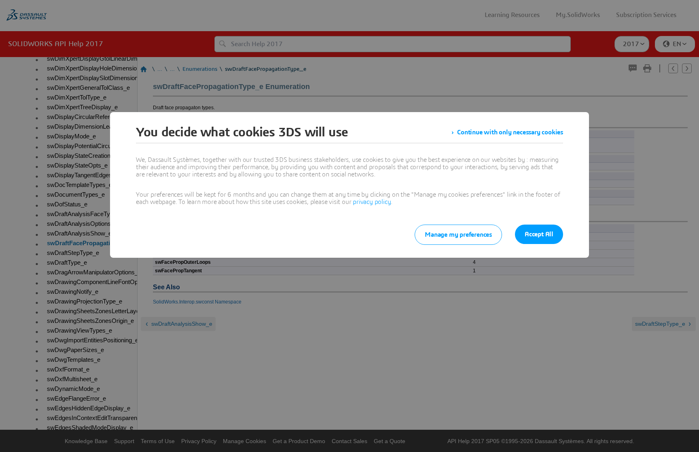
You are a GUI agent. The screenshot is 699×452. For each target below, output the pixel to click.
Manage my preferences (458, 234)
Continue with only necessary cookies (510, 132)
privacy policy (372, 202)
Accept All (539, 234)
